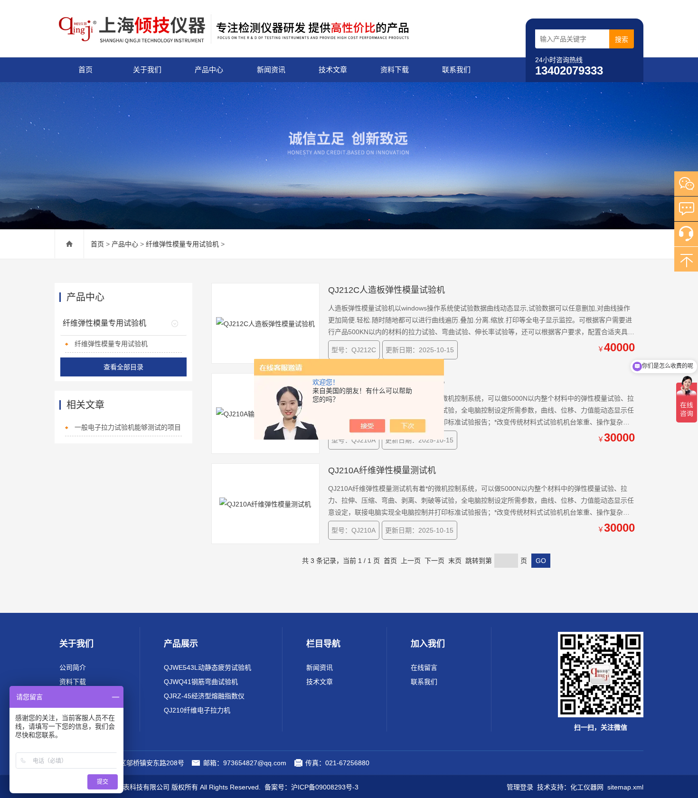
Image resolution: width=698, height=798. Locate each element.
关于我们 (147, 70)
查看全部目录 (123, 367)
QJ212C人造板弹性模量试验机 (386, 290)
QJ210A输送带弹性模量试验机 (386, 380)
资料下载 (394, 70)
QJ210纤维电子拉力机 (197, 710)
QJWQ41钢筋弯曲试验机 (201, 681)
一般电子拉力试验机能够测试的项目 (128, 427)
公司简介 (72, 667)
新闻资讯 (271, 70)
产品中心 (209, 70)
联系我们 (456, 70)
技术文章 (333, 70)
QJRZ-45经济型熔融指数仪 (204, 696)
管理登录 (520, 787)
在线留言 (424, 667)
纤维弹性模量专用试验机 (182, 244)
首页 (85, 70)
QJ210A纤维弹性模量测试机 (382, 470)
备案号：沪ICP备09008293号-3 (311, 787)
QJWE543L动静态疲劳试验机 (207, 667)
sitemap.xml (625, 787)
